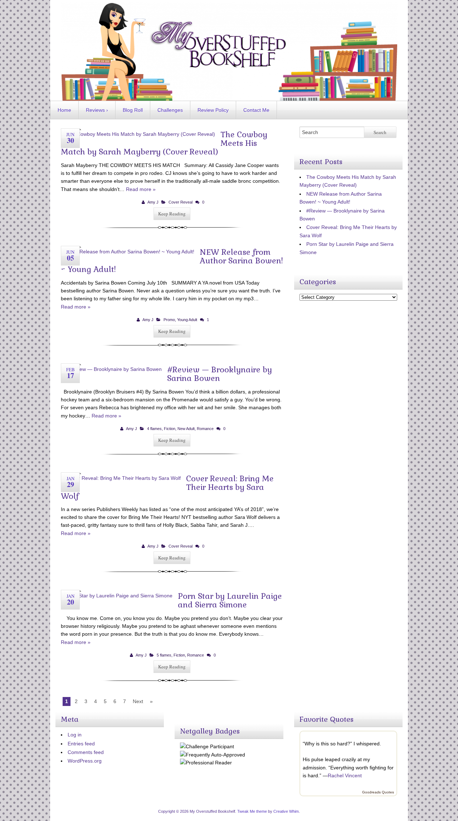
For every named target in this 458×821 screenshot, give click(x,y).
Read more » (141, 189)
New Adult (186, 428)
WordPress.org (85, 761)
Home (64, 110)
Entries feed (81, 743)
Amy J (153, 202)
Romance (205, 428)
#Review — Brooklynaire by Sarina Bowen (219, 373)
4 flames (154, 428)
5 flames (164, 655)
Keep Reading (172, 213)
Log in (75, 735)
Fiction (169, 428)
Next (138, 701)
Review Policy (213, 110)
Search (380, 132)
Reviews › (97, 110)
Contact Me (256, 110)
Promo (169, 320)
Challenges (170, 110)
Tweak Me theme (252, 811)
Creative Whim (286, 811)
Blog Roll (133, 110)
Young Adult (187, 320)
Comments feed (86, 752)
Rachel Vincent (345, 775)
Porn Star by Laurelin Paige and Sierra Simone (230, 600)
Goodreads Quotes (378, 792)
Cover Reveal (181, 202)
